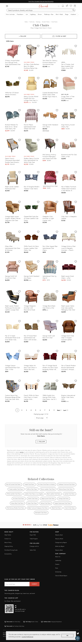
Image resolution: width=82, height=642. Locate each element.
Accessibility (8, 554)
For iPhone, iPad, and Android (12, 601)
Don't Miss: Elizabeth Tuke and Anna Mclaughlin (40, 1)
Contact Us (7, 538)
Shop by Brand (59, 538)
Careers (57, 564)
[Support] (77, 638)
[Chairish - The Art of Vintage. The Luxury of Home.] (43, 5)
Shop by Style (59, 535)
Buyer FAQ (33, 535)
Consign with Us (34, 546)
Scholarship (58, 572)
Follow (41, 441)
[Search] (74, 10)
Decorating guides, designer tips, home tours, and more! (19, 593)
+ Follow (22, 36)
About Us (57, 556)
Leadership (58, 560)
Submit (34, 584)
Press (56, 568)
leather (22, 452)
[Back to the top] (78, 631)
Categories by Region (61, 542)
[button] (7, 6)
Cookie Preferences (27, 637)
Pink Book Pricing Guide (10, 550)
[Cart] (75, 6)
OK (67, 635)
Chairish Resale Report (61, 575)
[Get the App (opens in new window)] (9, 608)
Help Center (7, 535)
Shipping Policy (8, 546)
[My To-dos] (63, 6)
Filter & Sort (61, 36)
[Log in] (58, 6)
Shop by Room (59, 550)
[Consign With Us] (67, 6)
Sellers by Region (59, 546)
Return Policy (8, 542)
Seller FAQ (33, 550)
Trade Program (34, 538)
